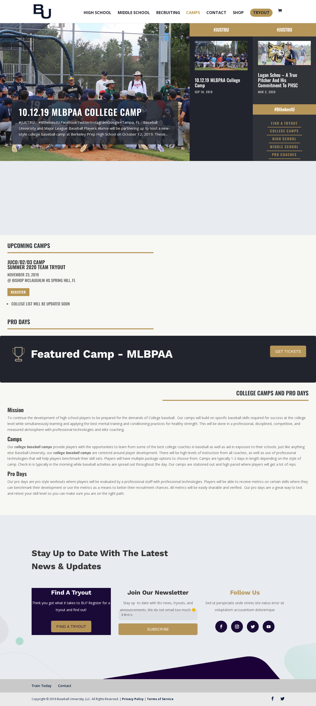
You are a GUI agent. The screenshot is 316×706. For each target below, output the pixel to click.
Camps (193, 13)
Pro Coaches (284, 154)
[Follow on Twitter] (253, 627)
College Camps (284, 130)
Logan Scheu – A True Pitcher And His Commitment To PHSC (278, 79)
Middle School (134, 13)
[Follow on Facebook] (221, 627)
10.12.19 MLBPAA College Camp (80, 111)
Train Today (42, 685)
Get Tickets (288, 351)
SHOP (238, 13)
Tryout (261, 12)
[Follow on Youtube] (269, 627)
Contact (216, 13)
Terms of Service (160, 699)
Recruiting (168, 13)
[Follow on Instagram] (237, 627)
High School (97, 13)
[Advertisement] (158, 197)
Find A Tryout (284, 123)
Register (18, 292)
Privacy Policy (133, 699)
